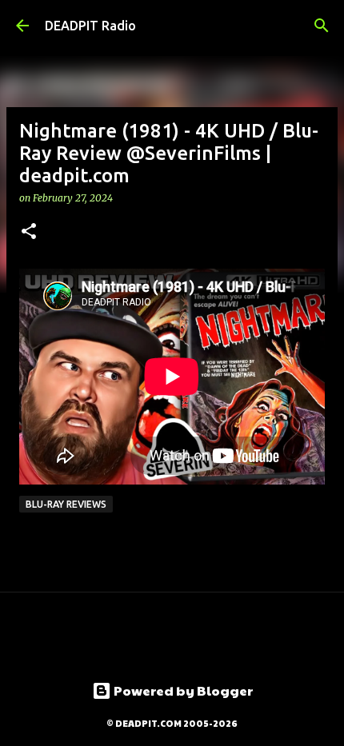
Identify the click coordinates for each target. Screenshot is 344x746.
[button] (28, 232)
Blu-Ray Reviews (66, 504)
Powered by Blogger (182, 690)
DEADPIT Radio (90, 25)
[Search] (321, 25)
